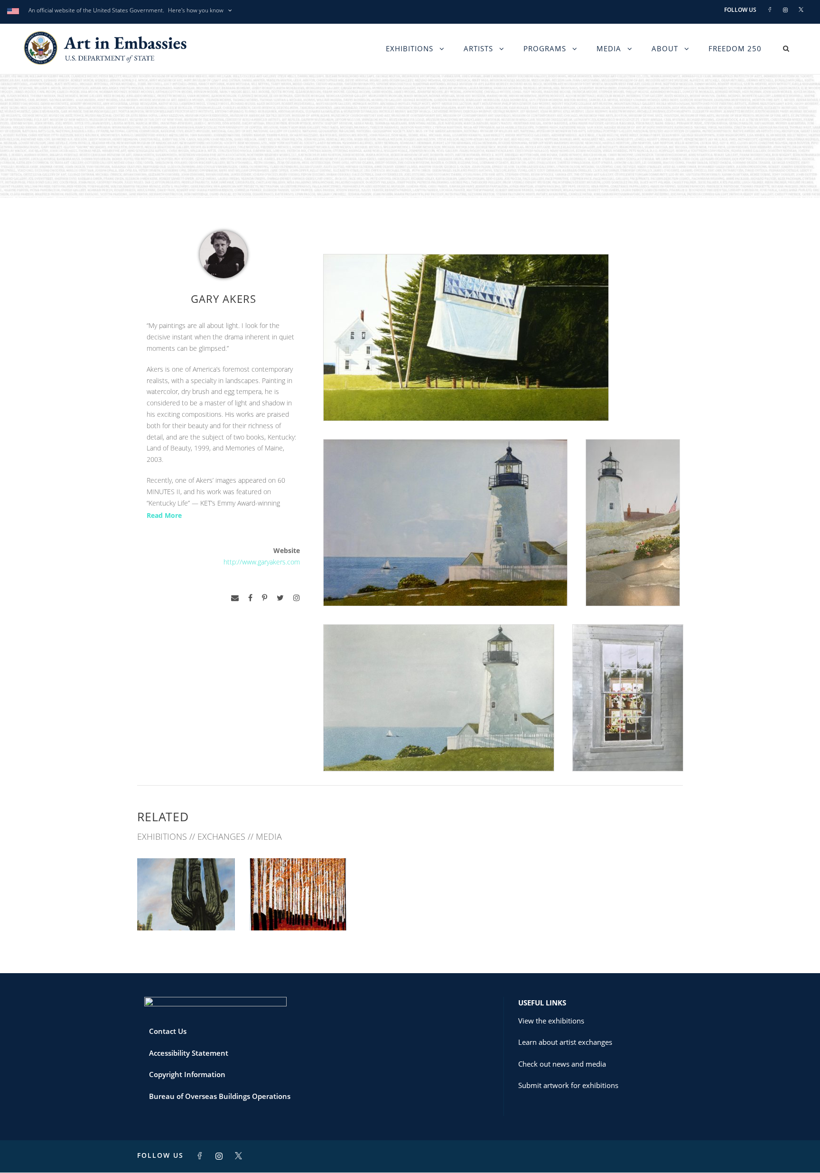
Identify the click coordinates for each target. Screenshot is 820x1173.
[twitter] (280, 597)
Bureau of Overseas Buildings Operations (219, 1096)
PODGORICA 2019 (186, 910)
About (665, 48)
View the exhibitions (551, 1020)
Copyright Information (187, 1074)
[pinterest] (264, 597)
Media (608, 48)
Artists (478, 48)
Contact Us (167, 1031)
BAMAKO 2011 (298, 910)
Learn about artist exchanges (565, 1042)
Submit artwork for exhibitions (568, 1085)
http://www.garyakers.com (262, 561)
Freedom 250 (735, 48)
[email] (235, 597)
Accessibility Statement (188, 1053)
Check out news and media (562, 1064)
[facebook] (250, 597)
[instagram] (296, 597)
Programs (544, 48)
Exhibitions (409, 48)
